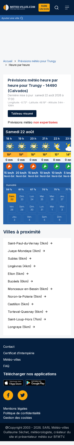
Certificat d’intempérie (18, 353)
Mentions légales (15, 408)
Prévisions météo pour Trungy (37, 61)
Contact (8, 347)
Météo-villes (12, 359)
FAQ (6, 366)
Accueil (7, 61)
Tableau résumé (22, 113)
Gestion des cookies (17, 418)
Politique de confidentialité (21, 413)
